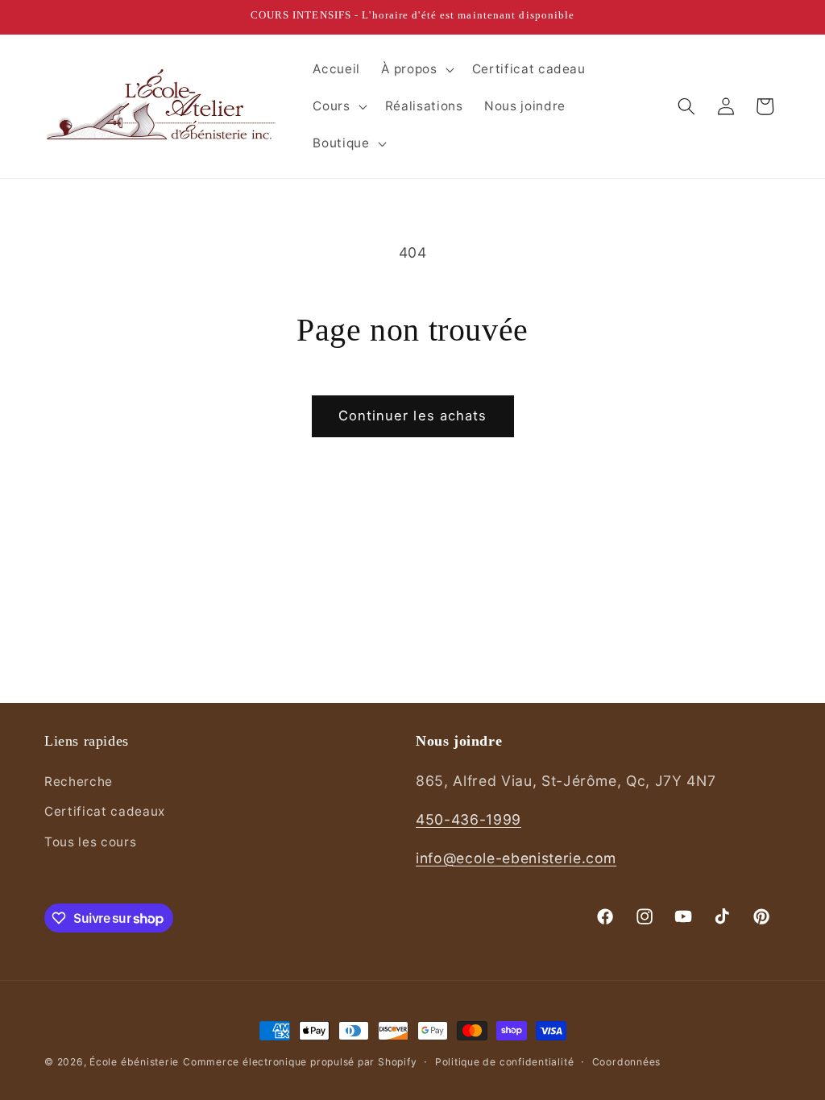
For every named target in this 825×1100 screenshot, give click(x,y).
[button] (416, 69)
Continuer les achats (412, 415)
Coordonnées (626, 1062)
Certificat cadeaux (104, 811)
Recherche (78, 781)
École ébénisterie (134, 1062)
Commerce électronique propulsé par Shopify (300, 1062)
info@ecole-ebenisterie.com (516, 858)
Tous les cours (90, 842)
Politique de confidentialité (504, 1062)
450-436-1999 (468, 819)
